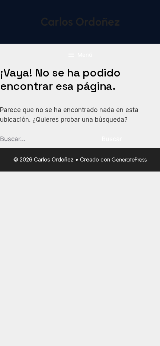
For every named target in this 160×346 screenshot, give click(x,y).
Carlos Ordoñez (80, 22)
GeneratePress (129, 159)
